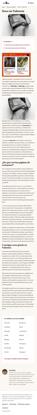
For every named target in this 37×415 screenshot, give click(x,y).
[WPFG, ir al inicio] (6, 3)
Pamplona (22, 344)
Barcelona (22, 323)
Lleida (6, 335)
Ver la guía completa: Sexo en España (16, 359)
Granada (7, 331)
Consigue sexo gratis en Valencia (15, 48)
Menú (32, 3)
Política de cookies (24, 404)
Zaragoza (22, 352)
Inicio (3, 7)
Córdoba (7, 327)
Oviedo (6, 344)
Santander (7, 348)
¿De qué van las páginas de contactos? (17, 45)
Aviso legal (12, 404)
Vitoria (6, 352)
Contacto (5, 408)
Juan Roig (12, 370)
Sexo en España (11, 7)
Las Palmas (23, 331)
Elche (21, 327)
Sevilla (21, 348)
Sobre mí (5, 404)
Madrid (21, 335)
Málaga (6, 339)
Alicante (7, 323)
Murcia (21, 339)
